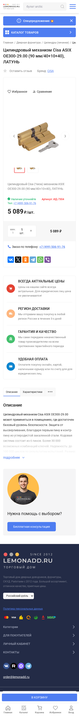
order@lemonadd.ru (16, 676)
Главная (8, 42)
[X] (18, 259)
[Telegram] (33, 259)
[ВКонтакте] (11, 259)
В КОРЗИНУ (39, 697)
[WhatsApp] (40, 259)
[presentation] (14, 136)
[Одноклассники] (25, 259)
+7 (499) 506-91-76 (24, 203)
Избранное (19, 91)
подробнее (12, 458)
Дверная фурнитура (28, 42)
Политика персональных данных (23, 608)
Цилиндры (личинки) (56, 42)
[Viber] (47, 259)
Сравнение (44, 91)
